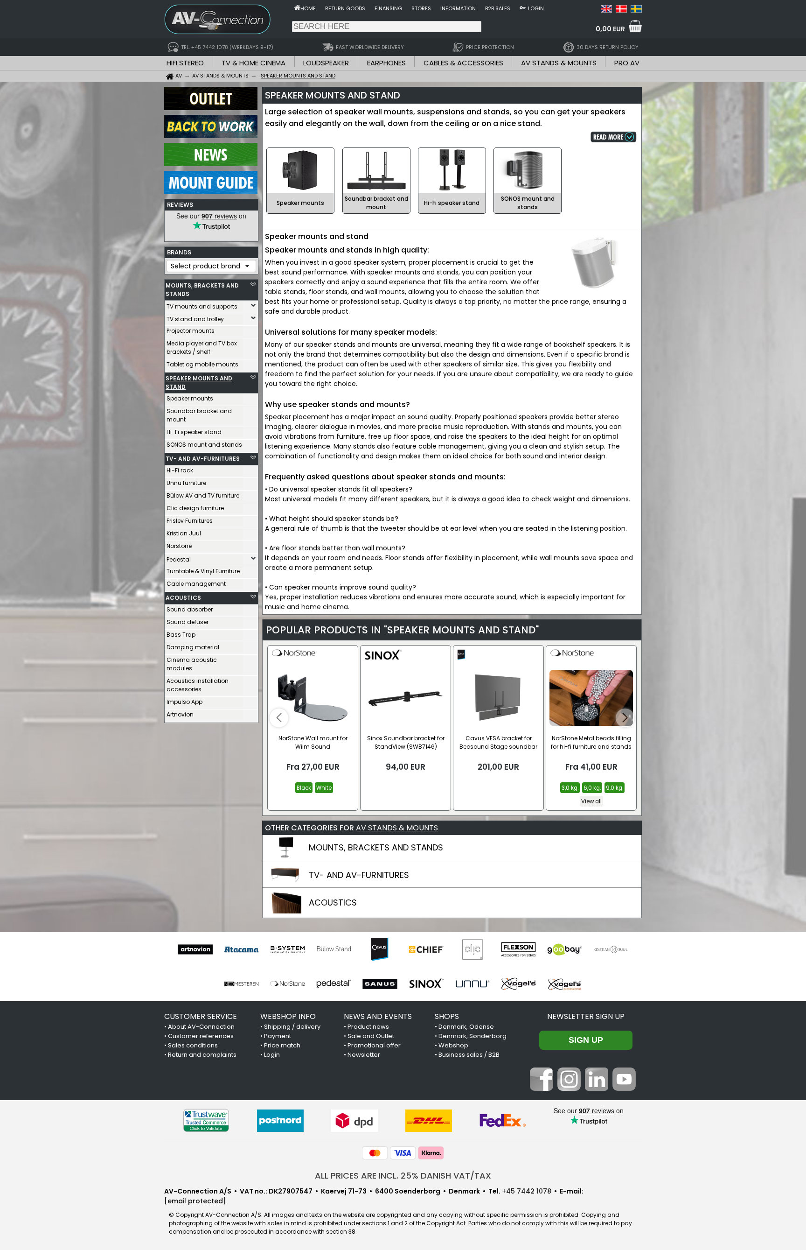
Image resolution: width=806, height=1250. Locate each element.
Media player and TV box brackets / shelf (202, 347)
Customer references (201, 1036)
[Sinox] (426, 984)
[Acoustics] (285, 911)
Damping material (193, 647)
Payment (277, 1036)
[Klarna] (431, 1153)
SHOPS (447, 1016)
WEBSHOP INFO (288, 1016)
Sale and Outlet (370, 1036)
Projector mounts (191, 331)
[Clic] (472, 949)
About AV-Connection (201, 1026)
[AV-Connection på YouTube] (624, 1088)
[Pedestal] (334, 984)
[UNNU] (472, 984)
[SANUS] (380, 984)
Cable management (196, 584)
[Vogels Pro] (565, 984)
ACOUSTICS (183, 598)
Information (458, 8)
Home (308, 8)
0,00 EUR (610, 29)
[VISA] (403, 1153)
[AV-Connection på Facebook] (541, 1088)
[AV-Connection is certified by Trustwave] (206, 1120)
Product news (368, 1026)
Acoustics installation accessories (198, 685)
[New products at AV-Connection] (210, 164)
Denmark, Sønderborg (472, 1036)
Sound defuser (187, 622)
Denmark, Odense (466, 1026)
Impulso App (184, 702)
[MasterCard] (375, 1153)
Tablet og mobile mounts (202, 364)
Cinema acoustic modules (192, 664)
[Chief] (426, 949)
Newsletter (363, 1054)
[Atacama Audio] (241, 949)
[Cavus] (380, 949)
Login (536, 8)
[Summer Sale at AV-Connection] (210, 135)
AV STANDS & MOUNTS (559, 63)
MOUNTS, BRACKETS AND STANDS (202, 289)
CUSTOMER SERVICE (200, 1016)
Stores (421, 8)
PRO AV (626, 63)
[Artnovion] (195, 949)
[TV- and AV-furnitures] (285, 883)
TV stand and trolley (195, 319)
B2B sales (497, 8)
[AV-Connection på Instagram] (569, 1088)
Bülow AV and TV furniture (203, 495)
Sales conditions (193, 1045)
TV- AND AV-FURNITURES (203, 459)
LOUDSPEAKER (326, 63)
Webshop (453, 1045)
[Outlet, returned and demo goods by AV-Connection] (210, 107)
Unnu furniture (186, 483)
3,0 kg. (570, 788)
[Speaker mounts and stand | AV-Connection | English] (606, 10)
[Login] (523, 7)
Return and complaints (202, 1054)
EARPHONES (386, 63)
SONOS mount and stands (204, 445)
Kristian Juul (184, 533)
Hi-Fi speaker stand (194, 432)
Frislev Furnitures (190, 521)
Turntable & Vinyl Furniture (203, 571)
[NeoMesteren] (241, 984)
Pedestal (179, 559)
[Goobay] (565, 949)
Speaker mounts (190, 398)
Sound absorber (190, 609)
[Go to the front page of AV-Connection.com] (297, 7)
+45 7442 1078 (526, 1191)
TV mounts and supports (202, 306)
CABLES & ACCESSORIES (463, 63)
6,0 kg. (592, 788)
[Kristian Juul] (611, 949)
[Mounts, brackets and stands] (285, 856)
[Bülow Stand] (334, 949)
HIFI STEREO (185, 63)
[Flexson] (518, 949)
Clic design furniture (195, 508)
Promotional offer (374, 1045)
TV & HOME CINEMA (253, 63)
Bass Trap (181, 635)
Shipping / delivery (292, 1026)
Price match (282, 1045)
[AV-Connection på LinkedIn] (596, 1088)
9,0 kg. (614, 788)
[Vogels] (518, 984)
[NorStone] (287, 984)
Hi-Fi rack (180, 470)
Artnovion (180, 714)
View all (591, 801)
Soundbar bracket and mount (199, 415)
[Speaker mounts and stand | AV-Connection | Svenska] (636, 10)
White (324, 788)
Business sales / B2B (469, 1054)
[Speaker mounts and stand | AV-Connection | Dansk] (621, 10)
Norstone (179, 546)
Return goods (345, 8)
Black (304, 788)
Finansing (388, 8)
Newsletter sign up (586, 1016)
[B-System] (287, 949)
